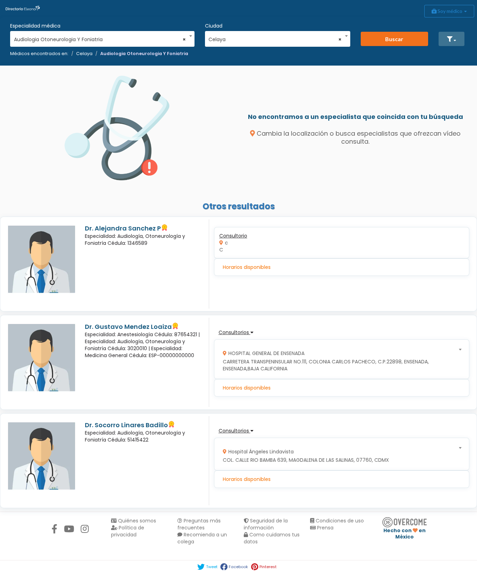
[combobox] (100, 38)
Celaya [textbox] (275, 39)
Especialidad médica (35, 25)
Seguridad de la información (266, 524)
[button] (451, 39)
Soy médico (449, 11)
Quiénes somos (136, 520)
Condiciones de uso (339, 520)
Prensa (324, 527)
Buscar (394, 39)
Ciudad (213, 25)
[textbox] (339, 359)
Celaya (84, 53)
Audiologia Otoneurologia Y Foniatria (144, 53)
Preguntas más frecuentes (199, 524)
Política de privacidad (127, 531)
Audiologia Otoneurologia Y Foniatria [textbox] (100, 39)
